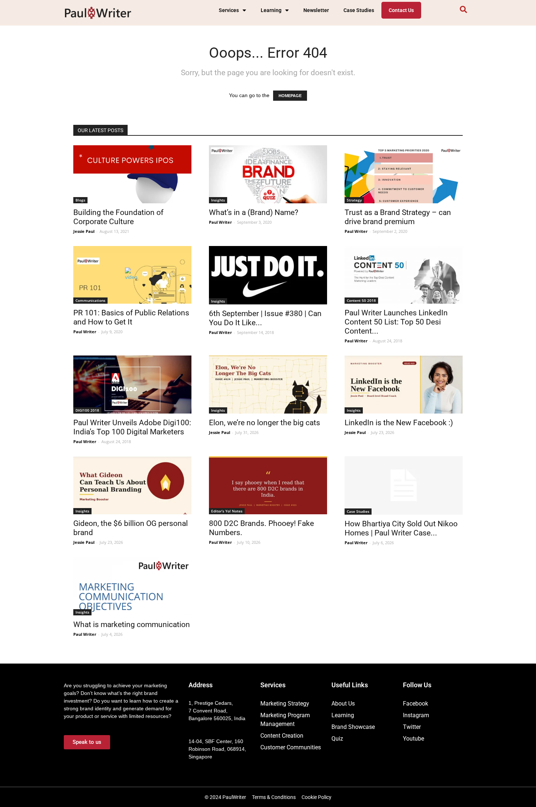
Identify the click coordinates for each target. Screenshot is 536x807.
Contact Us (401, 10)
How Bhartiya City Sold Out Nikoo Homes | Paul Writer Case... (401, 528)
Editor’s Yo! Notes (226, 511)
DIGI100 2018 (87, 410)
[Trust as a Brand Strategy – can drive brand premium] (404, 174)
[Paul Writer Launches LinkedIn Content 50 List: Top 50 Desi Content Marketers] (404, 275)
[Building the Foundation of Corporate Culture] (132, 174)
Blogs (80, 200)
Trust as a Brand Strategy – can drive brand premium (398, 217)
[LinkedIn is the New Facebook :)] (404, 385)
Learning (271, 10)
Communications (90, 300)
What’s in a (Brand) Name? (253, 212)
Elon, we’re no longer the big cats (264, 422)
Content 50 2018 (361, 300)
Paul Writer (220, 222)
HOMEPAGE (290, 95)
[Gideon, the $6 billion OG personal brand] (132, 485)
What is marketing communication (131, 624)
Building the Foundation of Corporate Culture (118, 217)
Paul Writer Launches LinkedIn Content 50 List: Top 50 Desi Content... (396, 321)
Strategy (354, 200)
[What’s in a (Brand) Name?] (268, 174)
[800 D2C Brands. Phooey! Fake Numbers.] (268, 485)
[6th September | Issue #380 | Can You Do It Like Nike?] (268, 275)
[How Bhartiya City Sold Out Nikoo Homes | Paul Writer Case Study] (404, 485)
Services (229, 10)
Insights (218, 200)
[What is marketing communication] (132, 586)
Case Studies (358, 10)
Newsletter (316, 10)
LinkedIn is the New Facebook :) (399, 422)
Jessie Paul (83, 231)
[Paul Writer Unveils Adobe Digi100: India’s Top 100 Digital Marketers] (132, 385)
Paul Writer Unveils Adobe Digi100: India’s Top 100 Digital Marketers (132, 427)
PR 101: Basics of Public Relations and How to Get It (131, 317)
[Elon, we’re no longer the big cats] (268, 385)
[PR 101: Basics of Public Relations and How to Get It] (132, 275)
